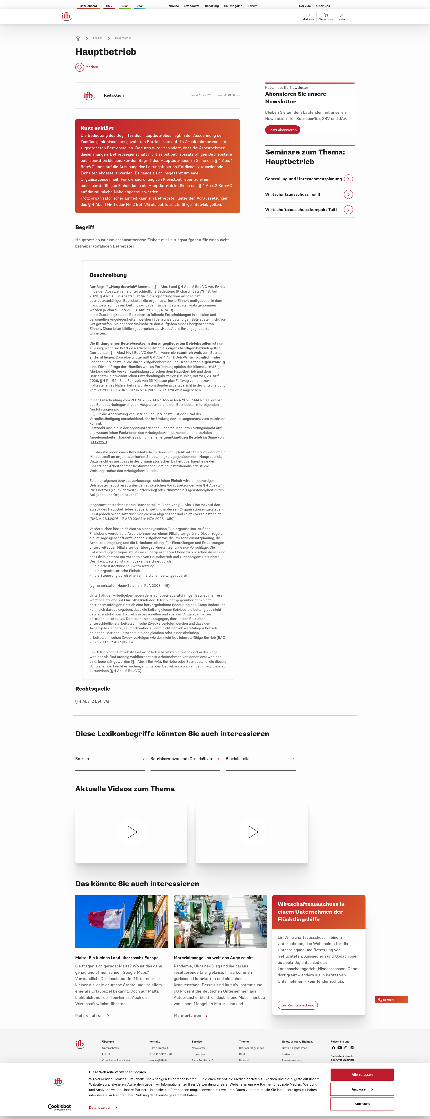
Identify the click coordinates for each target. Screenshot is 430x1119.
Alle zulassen (362, 1074)
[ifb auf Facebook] (333, 1047)
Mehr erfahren (89, 1015)
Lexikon (98, 38)
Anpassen (360, 1089)
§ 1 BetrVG (98, 442)
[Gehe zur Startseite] (67, 16)
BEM (242, 1054)
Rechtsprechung (292, 1060)
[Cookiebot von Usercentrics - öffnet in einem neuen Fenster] (59, 1107)
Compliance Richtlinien (116, 1060)
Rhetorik (244, 1060)
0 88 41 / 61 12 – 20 (160, 1054)
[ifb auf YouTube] (339, 1047)
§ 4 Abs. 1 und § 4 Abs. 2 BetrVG (180, 287)
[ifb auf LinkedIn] (352, 1047)
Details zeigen (100, 1107)
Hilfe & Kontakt (158, 1048)
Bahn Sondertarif (202, 1060)
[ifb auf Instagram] (345, 1047)
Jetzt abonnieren (283, 130)
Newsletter (198, 1048)
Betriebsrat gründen (251, 1048)
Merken (91, 67)
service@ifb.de (158, 1060)
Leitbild (106, 1054)
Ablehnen (362, 1104)
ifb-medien (198, 1054)
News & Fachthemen (294, 1048)
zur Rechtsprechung (297, 1005)
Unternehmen (110, 1048)
